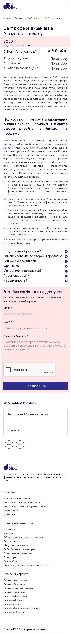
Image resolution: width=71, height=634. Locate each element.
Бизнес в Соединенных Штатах (22, 608)
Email (8, 308)
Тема (8, 322)
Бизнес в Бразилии (14, 584)
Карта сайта (11, 510)
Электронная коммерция (18, 553)
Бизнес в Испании (14, 600)
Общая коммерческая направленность (26, 537)
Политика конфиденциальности (22, 502)
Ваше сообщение (16, 336)
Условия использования (17, 498)
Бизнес (19, 18)
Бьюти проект (12, 541)
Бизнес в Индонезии (15, 596)
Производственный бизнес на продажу (26, 565)
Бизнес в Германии (14, 592)
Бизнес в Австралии (15, 580)
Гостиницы (10, 529)
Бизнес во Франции (15, 611)
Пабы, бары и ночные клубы (19, 549)
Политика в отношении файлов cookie (25, 506)
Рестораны (10, 533)
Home (6, 18)
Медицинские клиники (16, 545)
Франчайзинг (11, 561)
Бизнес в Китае (12, 604)
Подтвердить (36, 386)
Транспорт (10, 557)
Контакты (9, 514)
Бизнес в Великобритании (19, 588)
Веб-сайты (34, 18)
